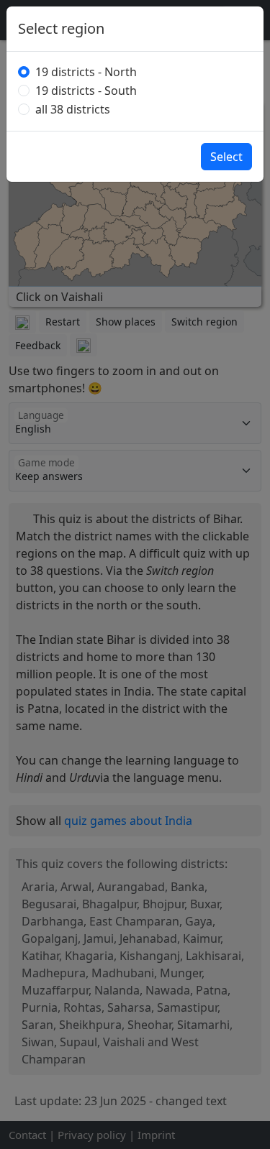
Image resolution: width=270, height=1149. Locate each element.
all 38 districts (72, 109)
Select (226, 157)
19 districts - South (86, 90)
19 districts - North (86, 72)
